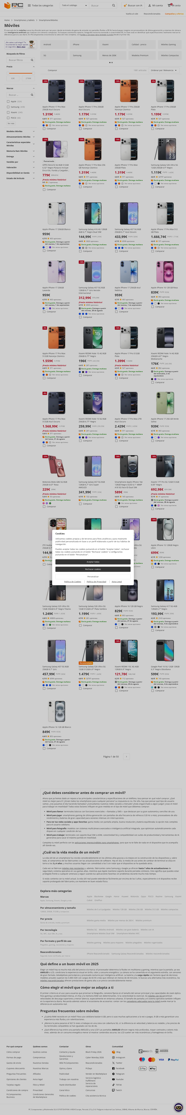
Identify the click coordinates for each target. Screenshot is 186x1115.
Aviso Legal (117, 581)
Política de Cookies (72, 581)
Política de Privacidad (96, 581)
